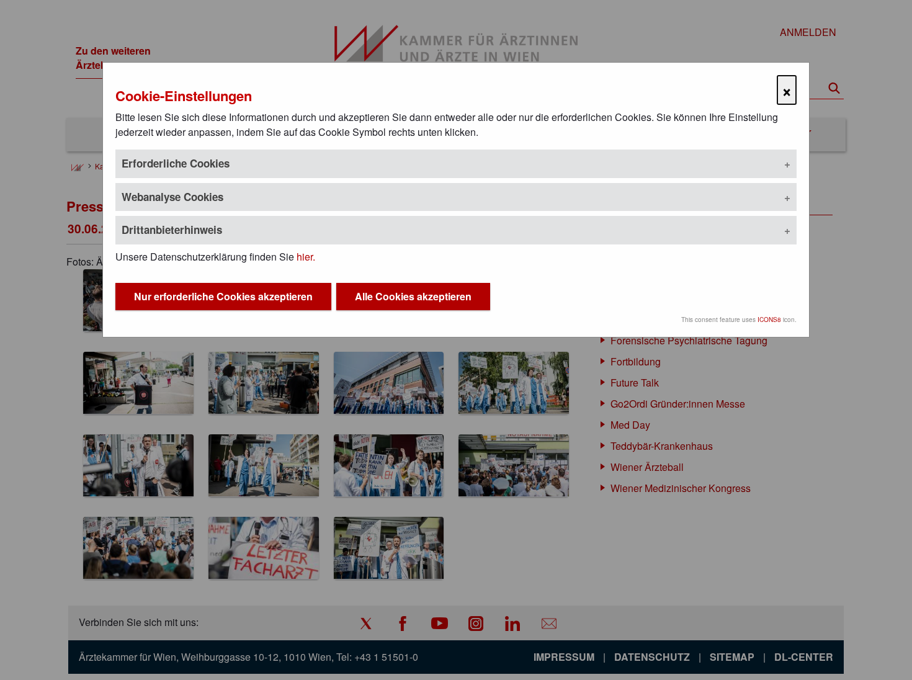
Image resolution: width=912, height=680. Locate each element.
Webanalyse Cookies (172, 196)
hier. (306, 256)
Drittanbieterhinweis (172, 229)
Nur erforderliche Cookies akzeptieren (223, 296)
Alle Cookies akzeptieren (413, 296)
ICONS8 (769, 319)
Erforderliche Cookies (176, 163)
